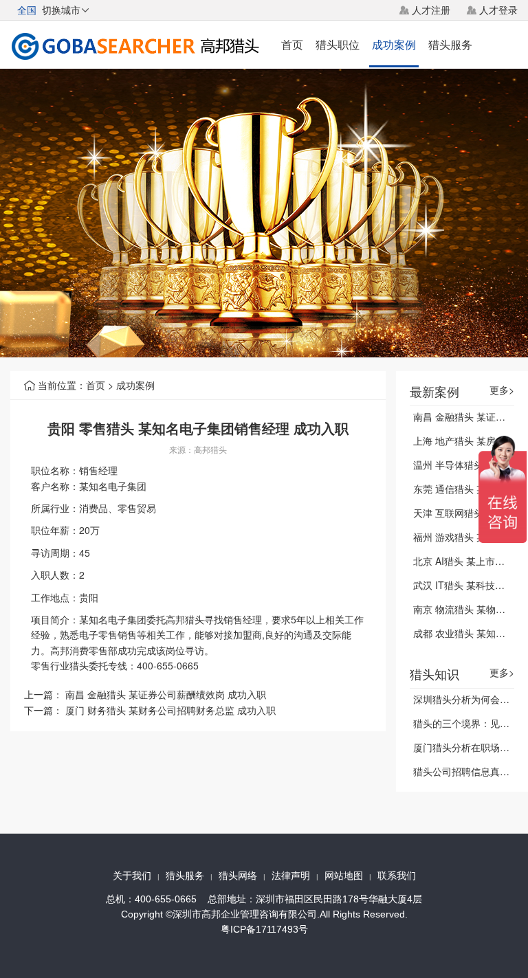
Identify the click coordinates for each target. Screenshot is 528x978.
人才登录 (498, 9)
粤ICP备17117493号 (264, 929)
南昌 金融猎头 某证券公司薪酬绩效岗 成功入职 (165, 694)
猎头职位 (338, 44)
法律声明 (291, 875)
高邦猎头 (210, 449)
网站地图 (343, 875)
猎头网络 (238, 875)
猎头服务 (450, 44)
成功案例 (394, 44)
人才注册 (431, 9)
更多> (502, 390)
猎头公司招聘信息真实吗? (469, 771)
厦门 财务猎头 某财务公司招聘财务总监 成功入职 (170, 710)
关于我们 (132, 875)
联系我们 (396, 875)
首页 (292, 44)
